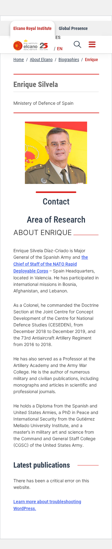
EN (60, 48)
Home (18, 59)
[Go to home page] (33, 47)
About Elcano (41, 59)
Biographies (68, 59)
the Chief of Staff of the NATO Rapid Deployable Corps (50, 264)
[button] (77, 44)
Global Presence (73, 28)
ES (57, 37)
